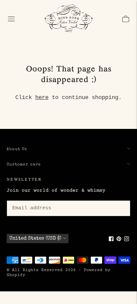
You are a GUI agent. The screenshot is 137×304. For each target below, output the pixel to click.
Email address (30, 199)
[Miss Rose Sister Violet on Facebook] (111, 240)
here (42, 97)
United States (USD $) (35, 238)
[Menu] (11, 19)
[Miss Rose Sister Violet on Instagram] (126, 240)
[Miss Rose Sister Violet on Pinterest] (118, 240)
